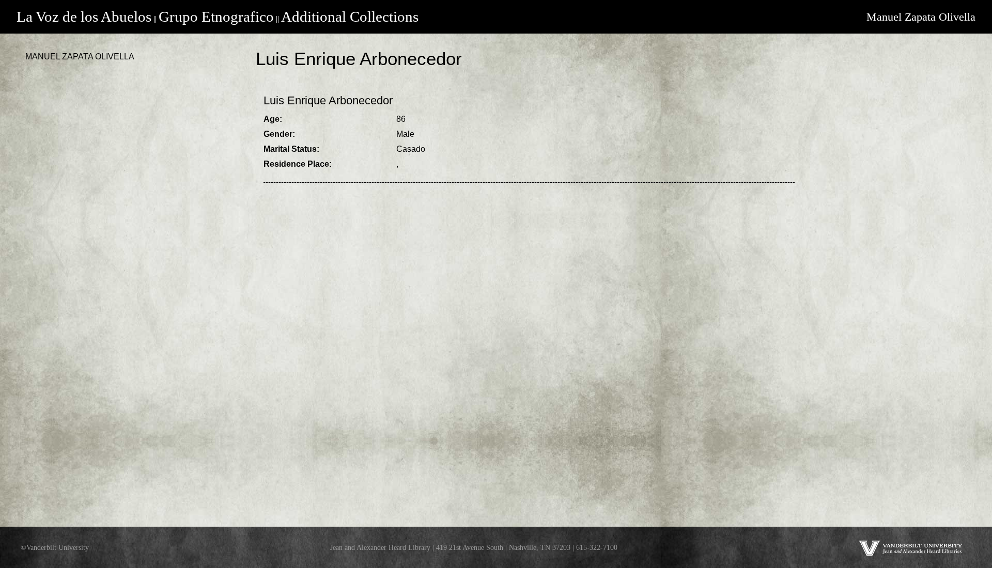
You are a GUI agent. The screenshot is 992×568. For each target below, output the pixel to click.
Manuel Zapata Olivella (920, 16)
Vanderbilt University (57, 547)
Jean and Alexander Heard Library (380, 547)
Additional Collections (350, 16)
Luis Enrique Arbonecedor (328, 100)
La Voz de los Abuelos (84, 16)
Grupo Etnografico (216, 16)
